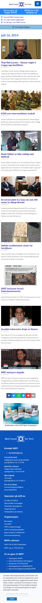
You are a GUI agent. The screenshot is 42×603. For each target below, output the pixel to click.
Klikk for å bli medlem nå (32, 11)
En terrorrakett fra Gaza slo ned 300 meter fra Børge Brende (19, 201)
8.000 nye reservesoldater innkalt (18, 113)
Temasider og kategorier (13, 506)
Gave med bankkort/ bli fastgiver (21, 561)
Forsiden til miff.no (11, 500)
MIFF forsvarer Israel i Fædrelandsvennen (12, 290)
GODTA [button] (11, 599)
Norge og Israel (10, 509)
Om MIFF (8, 524)
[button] (8, 395)
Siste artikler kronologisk (13, 503)
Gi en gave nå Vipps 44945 (10, 11)
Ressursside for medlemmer (14, 532)
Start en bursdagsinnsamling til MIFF (22, 569)
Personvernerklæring (12, 535)
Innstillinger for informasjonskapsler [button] (17, 594)
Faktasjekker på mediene (13, 512)
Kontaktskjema (16, 453)
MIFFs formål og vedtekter (14, 530)
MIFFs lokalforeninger (12, 527)
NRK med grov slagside (12, 372)
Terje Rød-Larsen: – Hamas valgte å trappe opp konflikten (18, 64)
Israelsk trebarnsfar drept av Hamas (19, 329)
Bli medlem (8, 521)
